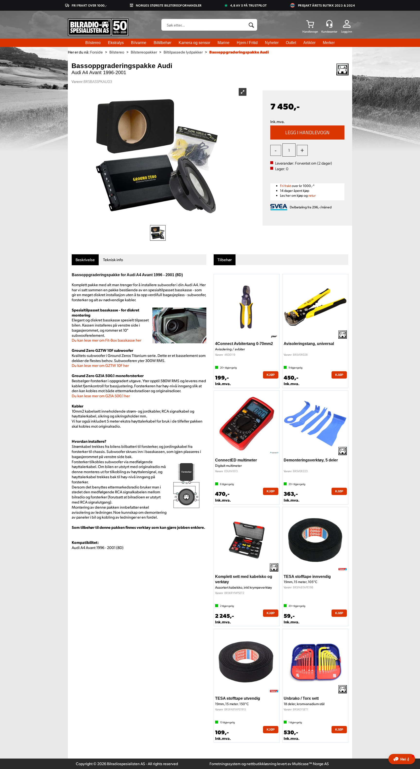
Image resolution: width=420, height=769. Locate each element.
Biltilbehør (162, 43)
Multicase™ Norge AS (310, 763)
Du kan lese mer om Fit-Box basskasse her (106, 340)
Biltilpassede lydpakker (183, 51)
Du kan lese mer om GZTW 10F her (100, 365)
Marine (223, 43)
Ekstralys (116, 43)
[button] (401, 759)
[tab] (85, 259)
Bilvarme (138, 43)
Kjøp (307, 132)
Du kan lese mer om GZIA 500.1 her (101, 395)
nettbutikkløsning (261, 763)
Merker (329, 43)
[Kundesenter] (329, 24)
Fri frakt (285, 186)
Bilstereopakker (144, 51)
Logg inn (346, 31)
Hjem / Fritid (247, 43)
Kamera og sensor (194, 43)
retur (312, 195)
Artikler (309, 43)
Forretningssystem (225, 763)
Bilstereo (93, 43)
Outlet (291, 43)
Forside (96, 51)
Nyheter (272, 43)
